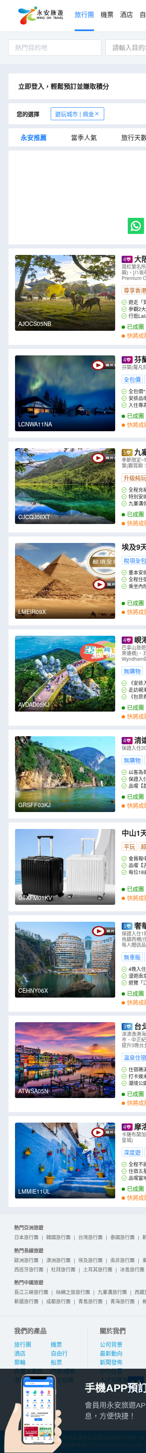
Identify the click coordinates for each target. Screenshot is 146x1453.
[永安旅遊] (40, 15)
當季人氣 (84, 137)
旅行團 (84, 14)
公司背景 (111, 1344)
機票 (107, 14)
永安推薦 (34, 137)
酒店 (126, 14)
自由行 (59, 1353)
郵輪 (20, 1362)
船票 (56, 1362)
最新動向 (111, 1353)
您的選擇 (28, 114)
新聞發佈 (111, 1362)
